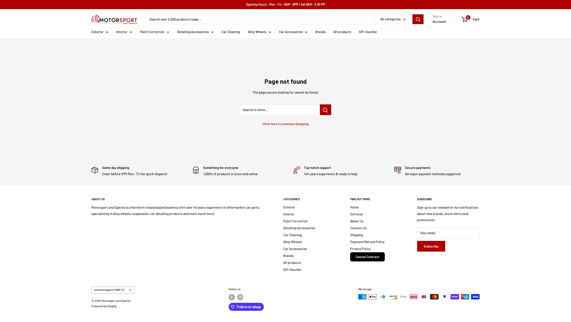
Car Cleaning (230, 32)
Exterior (97, 32)
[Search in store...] (325, 109)
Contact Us (358, 228)
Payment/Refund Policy (367, 242)
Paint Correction (152, 32)
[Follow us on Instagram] (240, 297)
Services (356, 214)
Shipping (356, 235)
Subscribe (431, 246)
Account (439, 21)
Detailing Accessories (193, 32)
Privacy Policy (360, 249)
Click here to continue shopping (285, 124)
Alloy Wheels (257, 32)
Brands (320, 32)
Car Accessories (291, 32)
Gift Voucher (368, 32)
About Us (356, 221)
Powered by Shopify (104, 306)
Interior (121, 32)
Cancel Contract (367, 257)
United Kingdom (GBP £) (109, 290)
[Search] (418, 19)
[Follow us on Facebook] (232, 297)
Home (354, 207)
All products (342, 32)
